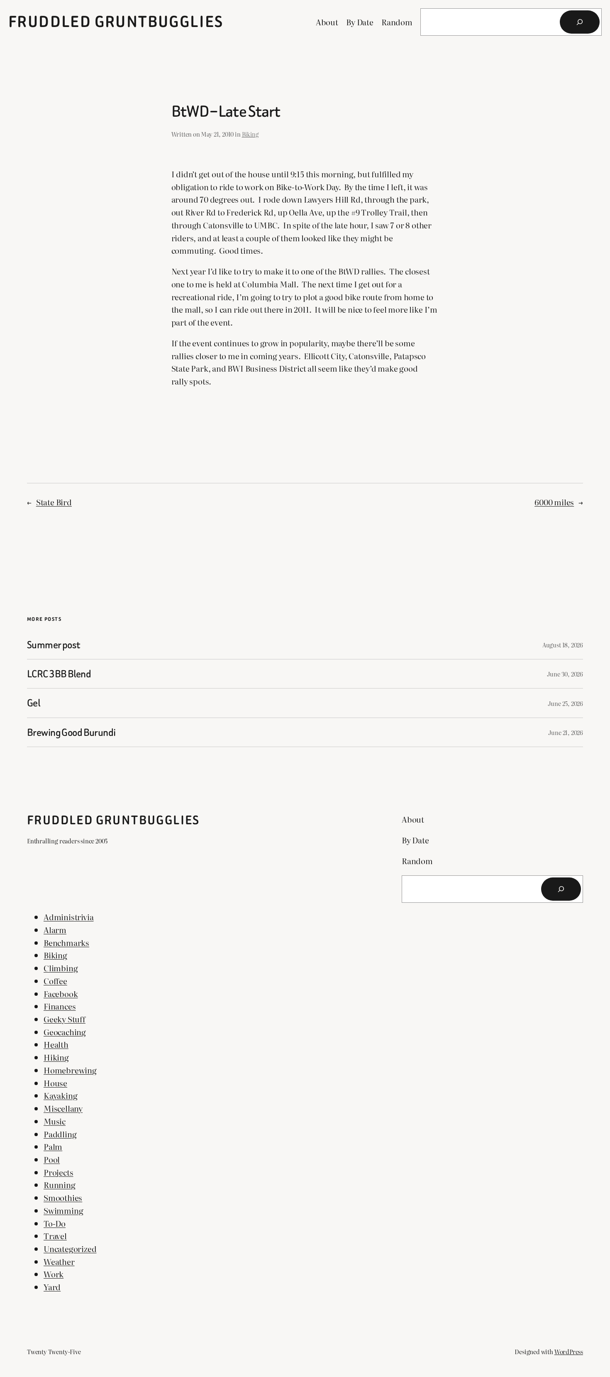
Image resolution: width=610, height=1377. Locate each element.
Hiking (56, 1057)
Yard (52, 1287)
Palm (53, 1146)
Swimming (63, 1210)
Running (60, 1185)
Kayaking (60, 1095)
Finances (60, 1006)
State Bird (54, 502)
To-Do (55, 1223)
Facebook (61, 993)
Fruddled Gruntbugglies (116, 22)
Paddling (60, 1134)
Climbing (61, 968)
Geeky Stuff (64, 1019)
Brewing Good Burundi (71, 732)
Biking (250, 134)
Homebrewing (70, 1070)
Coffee (55, 981)
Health (56, 1044)
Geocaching (65, 1032)
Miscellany (63, 1108)
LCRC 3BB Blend (59, 674)
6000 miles (554, 502)
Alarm (55, 930)
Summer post (53, 645)
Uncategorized (70, 1248)
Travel (55, 1236)
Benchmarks (66, 942)
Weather (59, 1261)
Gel (33, 703)
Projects (58, 1172)
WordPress (568, 1351)
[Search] (580, 22)
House (55, 1083)
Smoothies (63, 1197)
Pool (52, 1159)
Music (55, 1121)
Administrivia (69, 917)
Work (53, 1274)
